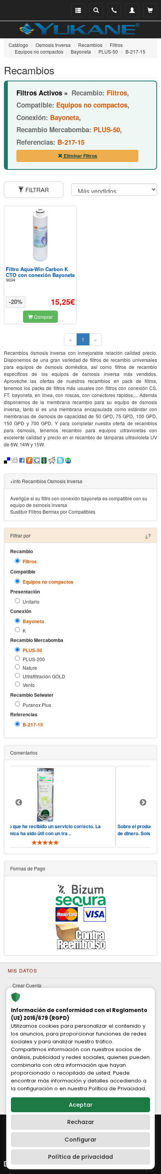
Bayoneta (33, 621)
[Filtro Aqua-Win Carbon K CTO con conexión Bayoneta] (40, 234)
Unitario (31, 601)
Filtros (30, 561)
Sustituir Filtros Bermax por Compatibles (52, 511)
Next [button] (143, 803)
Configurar (80, 1139)
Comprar (43, 316)
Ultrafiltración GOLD (44, 676)
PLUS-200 (34, 659)
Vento (29, 684)
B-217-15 (33, 724)
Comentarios (24, 752)
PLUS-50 (32, 650)
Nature (30, 667)
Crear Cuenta (27, 985)
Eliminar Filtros (80, 155)
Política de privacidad (80, 1157)
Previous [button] (19, 803)
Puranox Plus (37, 704)
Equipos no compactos (48, 582)
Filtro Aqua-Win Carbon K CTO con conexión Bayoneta (40, 271)
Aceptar (81, 1105)
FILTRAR (36, 189)
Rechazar (80, 1122)
